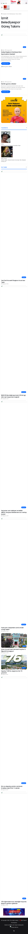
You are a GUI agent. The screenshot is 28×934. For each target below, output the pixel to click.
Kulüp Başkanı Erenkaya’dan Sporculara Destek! (11, 53)
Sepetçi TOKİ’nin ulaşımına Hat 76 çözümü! (11, 672)
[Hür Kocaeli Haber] (7, 7)
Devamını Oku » (5, 63)
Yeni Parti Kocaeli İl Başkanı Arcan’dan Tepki (10, 145)
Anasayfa (4, 13)
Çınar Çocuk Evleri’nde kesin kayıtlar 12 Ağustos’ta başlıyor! (13, 650)
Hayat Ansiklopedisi (19, 924)
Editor (3, 50)
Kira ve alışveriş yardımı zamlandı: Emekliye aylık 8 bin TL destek (11, 787)
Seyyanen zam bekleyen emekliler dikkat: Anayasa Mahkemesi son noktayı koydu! (14, 512)
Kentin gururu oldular (8, 84)
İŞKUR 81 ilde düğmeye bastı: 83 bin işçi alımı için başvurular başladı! (13, 396)
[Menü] (2, 8)
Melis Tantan (4, 158)
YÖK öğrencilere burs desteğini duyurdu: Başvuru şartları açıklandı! (14, 902)
